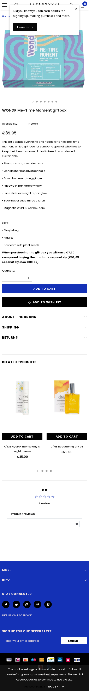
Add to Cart (22, 436)
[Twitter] (16, 604)
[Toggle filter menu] (77, 524)
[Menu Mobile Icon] (4, 5)
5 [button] (48, 101)
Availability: (10, 124)
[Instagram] (27, 604)
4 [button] (45, 101)
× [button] (76, 8)
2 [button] (37, 101)
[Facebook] (6, 604)
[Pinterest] (37, 604)
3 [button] (41, 101)
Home (6, 16)
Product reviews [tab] (23, 514)
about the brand (19, 316)
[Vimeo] (48, 604)
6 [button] (52, 101)
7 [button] (56, 101)
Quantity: (8, 271)
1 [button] (33, 101)
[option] (44, 59)
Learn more (25, 27)
